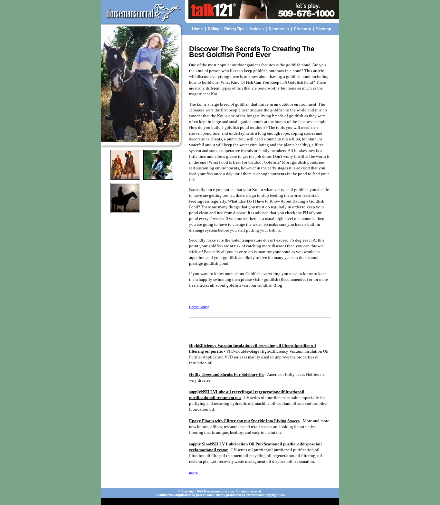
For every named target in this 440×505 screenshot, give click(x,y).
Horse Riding (199, 307)
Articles (256, 29)
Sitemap (323, 29)
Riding (213, 29)
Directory (302, 29)
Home (197, 29)
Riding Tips (234, 29)
